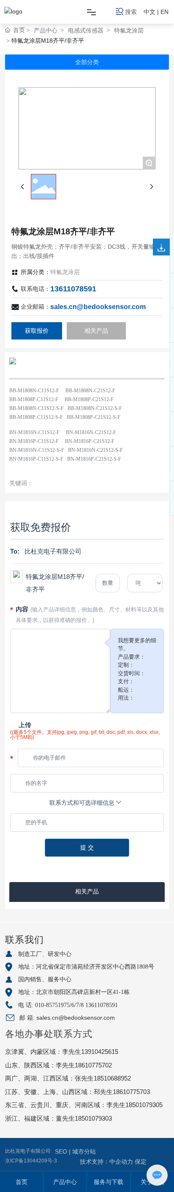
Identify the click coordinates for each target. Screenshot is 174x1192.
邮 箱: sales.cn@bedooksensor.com (67, 1017)
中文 (149, 11)
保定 (141, 1161)
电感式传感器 (85, 30)
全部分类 (87, 62)
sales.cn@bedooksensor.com (98, 306)
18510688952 (112, 1078)
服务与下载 (108, 1181)
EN (164, 11)
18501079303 (93, 1118)
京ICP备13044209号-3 (31, 1161)
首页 (21, 1181)
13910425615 (99, 1051)
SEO (62, 1151)
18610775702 (93, 1065)
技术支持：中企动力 (106, 1161)
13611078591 (73, 289)
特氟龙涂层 (129, 30)
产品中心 (45, 30)
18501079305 (144, 1104)
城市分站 (84, 1151)
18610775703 (131, 1091)
